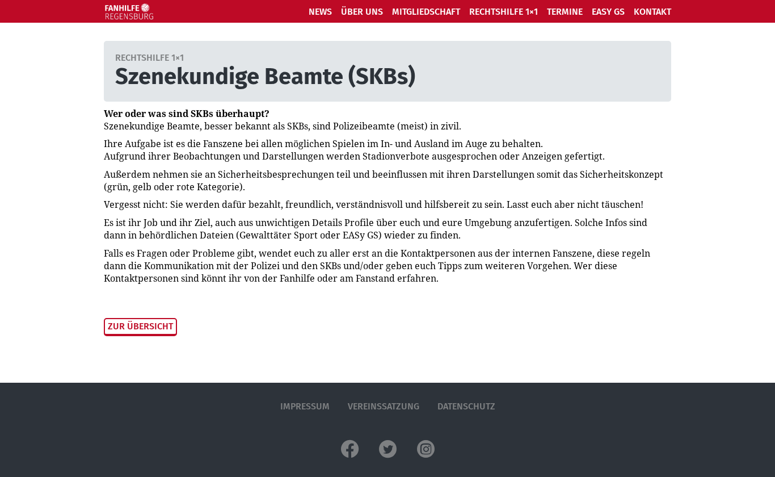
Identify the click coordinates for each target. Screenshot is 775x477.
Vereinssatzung (383, 406)
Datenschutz (466, 406)
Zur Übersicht (140, 326)
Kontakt (652, 11)
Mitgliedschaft (426, 11)
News (320, 11)
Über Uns (362, 11)
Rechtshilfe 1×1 (503, 11)
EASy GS (608, 11)
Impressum (305, 406)
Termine (565, 11)
